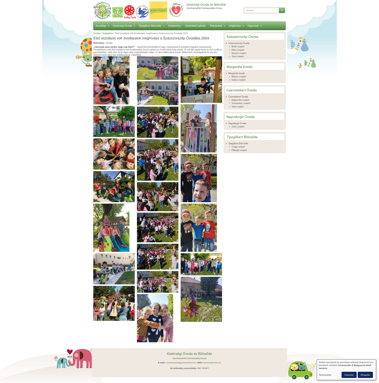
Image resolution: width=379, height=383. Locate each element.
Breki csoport (238, 46)
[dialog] (346, 369)
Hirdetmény (174, 25)
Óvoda (109, 43)
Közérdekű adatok (195, 25)
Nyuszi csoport (239, 53)
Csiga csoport (238, 146)
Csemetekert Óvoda (238, 96)
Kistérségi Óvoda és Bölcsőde (206, 4)
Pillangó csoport (239, 150)
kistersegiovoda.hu (212, 363)
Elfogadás (365, 375)
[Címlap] (139, 10)
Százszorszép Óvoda (238, 43)
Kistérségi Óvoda (122, 25)
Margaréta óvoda (236, 73)
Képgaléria (108, 33)
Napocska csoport (240, 100)
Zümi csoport (238, 126)
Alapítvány (235, 25)
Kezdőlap (101, 25)
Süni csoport (238, 56)
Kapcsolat (253, 25)
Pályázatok (216, 25)
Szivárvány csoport (241, 103)
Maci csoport (238, 50)
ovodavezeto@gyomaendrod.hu (181, 363)
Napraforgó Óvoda (237, 123)
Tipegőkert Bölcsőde (150, 25)
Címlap (96, 33)
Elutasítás (349, 375)
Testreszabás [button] (325, 375)
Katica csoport (238, 79)
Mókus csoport (239, 76)
